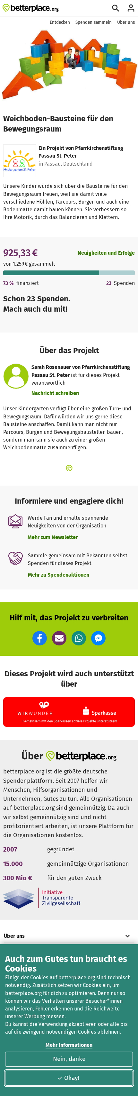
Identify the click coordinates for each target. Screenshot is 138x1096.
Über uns (126, 22)
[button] (39, 638)
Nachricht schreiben (55, 393)
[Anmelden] (131, 8)
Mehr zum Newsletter (53, 537)
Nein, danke (69, 1059)
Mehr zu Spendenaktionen (58, 575)
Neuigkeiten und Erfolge (106, 253)
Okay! (71, 1078)
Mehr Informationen (69, 1045)
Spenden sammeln (93, 22)
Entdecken (60, 22)
